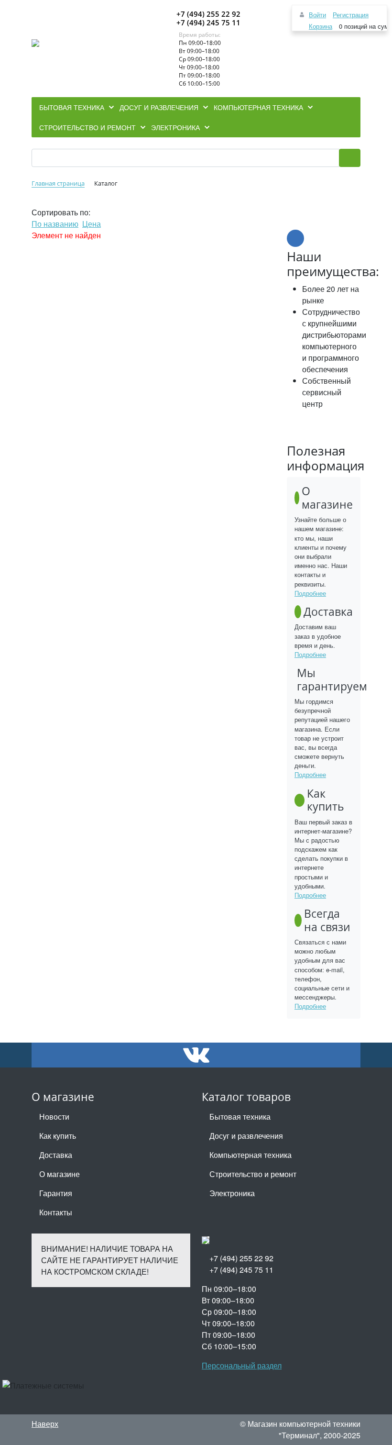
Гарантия (55, 1193)
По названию (55, 223)
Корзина (320, 26)
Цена (91, 223)
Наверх (45, 1423)
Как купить (57, 1135)
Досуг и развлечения (246, 1135)
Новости (54, 1116)
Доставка (55, 1154)
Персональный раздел (242, 1365)
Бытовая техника (240, 1116)
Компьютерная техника (250, 1154)
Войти (317, 14)
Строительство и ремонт (252, 1173)
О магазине (59, 1173)
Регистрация (351, 14)
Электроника (232, 1193)
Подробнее (310, 593)
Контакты (55, 1212)
